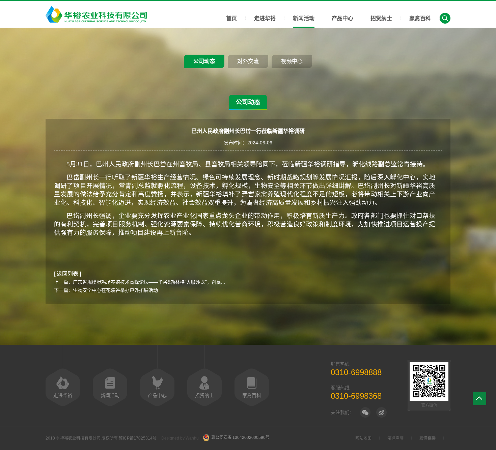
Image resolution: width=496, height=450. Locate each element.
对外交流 (248, 61)
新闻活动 (303, 18)
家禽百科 (420, 18)
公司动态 (204, 61)
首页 (231, 18)
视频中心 (292, 61)
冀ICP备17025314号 (138, 438)
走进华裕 (265, 18)
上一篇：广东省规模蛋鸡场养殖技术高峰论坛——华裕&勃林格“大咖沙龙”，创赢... (139, 282)
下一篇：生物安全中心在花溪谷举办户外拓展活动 (106, 290)
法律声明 (395, 438)
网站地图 (363, 438)
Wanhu (192, 438)
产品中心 (342, 18)
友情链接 (427, 438)
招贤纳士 (381, 18)
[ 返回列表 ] (67, 274)
